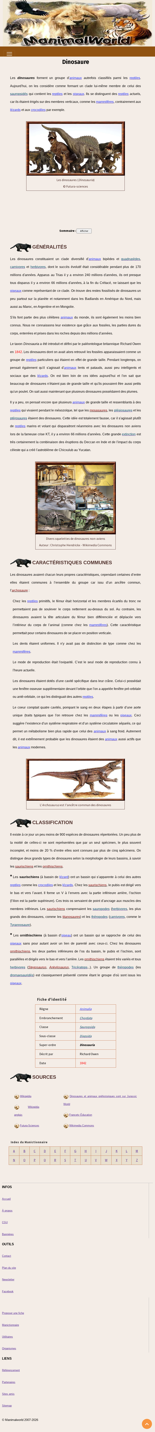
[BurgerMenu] (9, 54)
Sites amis (8, 1393)
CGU (5, 1222)
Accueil (6, 1198)
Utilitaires (7, 1336)
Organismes (9, 1348)
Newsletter (8, 1279)
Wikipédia (25, 1096)
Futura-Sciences (29, 1125)
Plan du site (9, 1267)
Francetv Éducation (80, 1114)
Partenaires (8, 1382)
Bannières (8, 1234)
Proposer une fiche (13, 1313)
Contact (6, 1255)
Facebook (8, 1291)
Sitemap (7, 1405)
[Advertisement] (75, 208)
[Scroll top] (147, 1424)
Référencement (11, 1370)
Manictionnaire (10, 1325)
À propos (7, 1210)
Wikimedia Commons (81, 1125)
